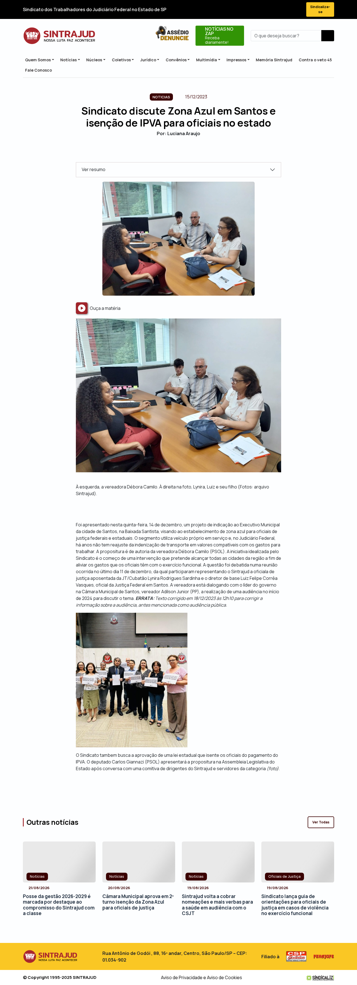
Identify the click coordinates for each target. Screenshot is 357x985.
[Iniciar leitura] (82, 308)
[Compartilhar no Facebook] (164, 153)
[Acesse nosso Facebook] (256, 9)
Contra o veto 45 (315, 59)
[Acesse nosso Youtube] (287, 9)
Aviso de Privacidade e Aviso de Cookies (201, 977)
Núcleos (94, 59)
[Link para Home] (59, 36)
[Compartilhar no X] (173, 153)
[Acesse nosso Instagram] (277, 9)
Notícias (68, 59)
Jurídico (148, 59)
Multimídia (206, 59)
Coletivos (121, 59)
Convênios (176, 59)
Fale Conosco (38, 70)
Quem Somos (38, 59)
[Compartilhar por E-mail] (183, 153)
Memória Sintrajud (274, 59)
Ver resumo (93, 169)
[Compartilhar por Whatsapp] (193, 153)
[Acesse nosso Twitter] (267, 9)
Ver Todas (320, 822)
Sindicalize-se (320, 9)
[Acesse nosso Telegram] (297, 9)
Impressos (236, 59)
